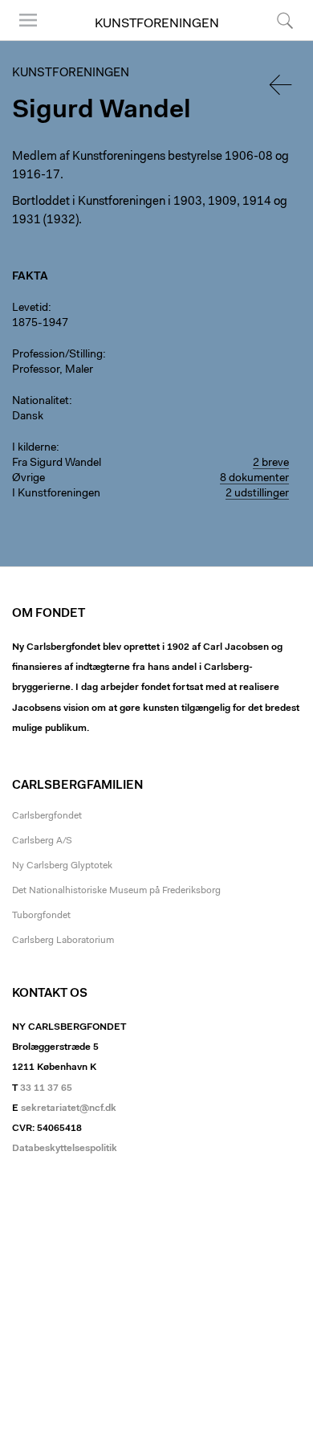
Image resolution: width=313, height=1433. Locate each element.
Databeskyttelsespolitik (64, 1148)
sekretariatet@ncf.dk (68, 1108)
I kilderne (34, 448)
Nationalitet (40, 401)
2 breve (271, 463)
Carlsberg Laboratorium (63, 940)
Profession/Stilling (57, 355)
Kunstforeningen (157, 24)
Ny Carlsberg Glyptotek (62, 866)
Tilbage (281, 84)
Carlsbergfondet (47, 816)
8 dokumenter (254, 478)
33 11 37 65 (46, 1088)
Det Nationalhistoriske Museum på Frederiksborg (116, 891)
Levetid (30, 308)
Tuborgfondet (41, 916)
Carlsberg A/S (42, 841)
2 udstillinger (257, 494)
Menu (22, 39)
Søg (275, 39)
